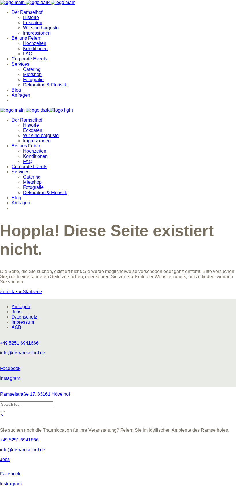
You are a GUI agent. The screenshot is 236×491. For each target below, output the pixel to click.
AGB (16, 327)
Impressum (23, 322)
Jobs (16, 311)
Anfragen (21, 306)
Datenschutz (24, 316)
